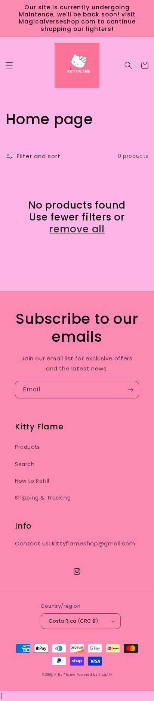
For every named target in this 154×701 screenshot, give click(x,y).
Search (25, 464)
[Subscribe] (130, 389)
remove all (77, 229)
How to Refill (32, 481)
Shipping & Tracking (43, 497)
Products (27, 447)
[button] (9, 65)
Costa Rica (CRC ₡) (73, 621)
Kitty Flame (64, 674)
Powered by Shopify (95, 674)
